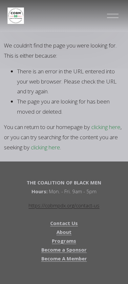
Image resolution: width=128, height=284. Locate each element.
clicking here (105, 127)
